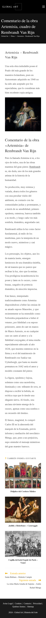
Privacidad (37, 603)
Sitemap (30, 607)
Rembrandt (34, 166)
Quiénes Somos (18, 607)
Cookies (18, 603)
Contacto (27, 603)
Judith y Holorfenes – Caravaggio (23, 525)
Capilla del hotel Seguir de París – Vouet (23, 561)
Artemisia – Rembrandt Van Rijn (28, 36)
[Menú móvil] (43, 6)
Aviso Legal (8, 603)
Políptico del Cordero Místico (23, 491)
